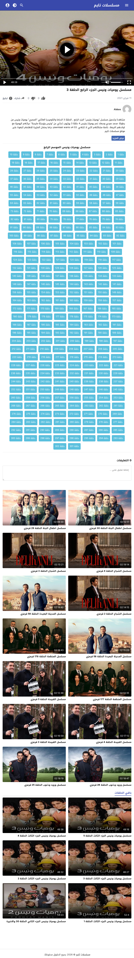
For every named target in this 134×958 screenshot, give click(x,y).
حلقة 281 (60, 422)
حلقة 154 (45, 292)
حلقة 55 (14, 195)
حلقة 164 (17, 300)
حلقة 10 (14, 154)
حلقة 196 (17, 333)
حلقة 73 (14, 211)
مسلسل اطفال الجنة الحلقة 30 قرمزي (110, 528)
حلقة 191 (88, 333)
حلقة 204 (16, 341)
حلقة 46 (14, 187)
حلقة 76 (93, 219)
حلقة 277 (118, 422)
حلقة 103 (88, 243)
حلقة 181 (117, 325)
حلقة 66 (106, 211)
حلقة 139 (31, 276)
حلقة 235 (30, 373)
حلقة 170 (45, 308)
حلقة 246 (103, 389)
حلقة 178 (46, 316)
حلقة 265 (60, 405)
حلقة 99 (28, 235)
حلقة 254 (104, 397)
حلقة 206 (103, 349)
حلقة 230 (103, 373)
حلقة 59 (80, 203)
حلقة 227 (30, 365)
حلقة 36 (27, 179)
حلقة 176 (74, 316)
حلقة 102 (103, 243)
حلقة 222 (104, 365)
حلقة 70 (53, 211)
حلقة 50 (80, 195)
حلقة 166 (102, 308)
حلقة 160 (74, 300)
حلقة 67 (93, 211)
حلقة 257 (60, 397)
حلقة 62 (41, 203)
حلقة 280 (74, 422)
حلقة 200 (75, 341)
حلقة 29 (120, 179)
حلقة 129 (60, 268)
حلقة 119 (88, 260)
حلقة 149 (117, 292)
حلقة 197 (117, 341)
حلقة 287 (89, 430)
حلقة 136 (74, 276)
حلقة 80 (41, 219)
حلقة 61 (54, 203)
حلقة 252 (16, 389)
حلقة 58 (93, 203)
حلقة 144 (74, 284)
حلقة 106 (45, 243)
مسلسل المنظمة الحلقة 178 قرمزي (46, 656)
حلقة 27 (27, 170)
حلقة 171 (31, 308)
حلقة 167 (88, 308)
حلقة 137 (60, 276)
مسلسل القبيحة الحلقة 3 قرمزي (48, 742)
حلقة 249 (60, 389)
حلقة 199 (89, 341)
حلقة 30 (106, 179)
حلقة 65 (119, 211)
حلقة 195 (31, 333)
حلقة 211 (30, 349)
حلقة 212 (16, 349)
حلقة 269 (117, 414)
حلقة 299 (30, 438)
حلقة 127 (88, 268)
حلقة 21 (107, 170)
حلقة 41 (80, 187)
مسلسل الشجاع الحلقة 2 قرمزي (113, 614)
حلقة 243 (31, 381)
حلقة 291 (30, 430)
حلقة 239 (89, 381)
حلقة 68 (80, 211)
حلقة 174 (102, 316)
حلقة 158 (102, 300)
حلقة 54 (27, 195)
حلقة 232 (74, 373)
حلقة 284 (16, 422)
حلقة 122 (46, 260)
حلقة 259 (30, 397)
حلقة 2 (109, 154)
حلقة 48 (107, 195)
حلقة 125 (117, 268)
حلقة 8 (38, 154)
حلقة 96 (67, 235)
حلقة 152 (74, 292)
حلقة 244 (16, 381)
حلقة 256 (74, 397)
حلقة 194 (45, 333)
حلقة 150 (102, 292)
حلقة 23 (80, 170)
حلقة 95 (81, 235)
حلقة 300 (16, 438)
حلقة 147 (31, 284)
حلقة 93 (107, 235)
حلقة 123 (32, 260)
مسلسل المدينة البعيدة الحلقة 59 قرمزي (43, 614)
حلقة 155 (31, 292)
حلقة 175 (88, 316)
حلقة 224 (74, 365)
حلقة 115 (32, 252)
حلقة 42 (67, 187)
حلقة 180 (18, 316)
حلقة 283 (31, 422)
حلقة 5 (73, 154)
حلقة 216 (74, 357)
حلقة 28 (14, 170)
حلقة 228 (16, 365)
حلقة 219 (31, 357)
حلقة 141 (117, 284)
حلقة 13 (93, 162)
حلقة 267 (30, 405)
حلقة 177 (60, 316)
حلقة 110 (101, 252)
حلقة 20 (120, 170)
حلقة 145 (60, 284)
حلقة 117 (116, 260)
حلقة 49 (93, 195)
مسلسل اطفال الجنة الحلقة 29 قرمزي (45, 528)
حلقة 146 (45, 284)
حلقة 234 (45, 373)
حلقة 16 (54, 162)
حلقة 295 (89, 438)
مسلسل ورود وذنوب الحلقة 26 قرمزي (110, 785)
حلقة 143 (88, 284)
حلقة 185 (60, 325)
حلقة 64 (14, 203)
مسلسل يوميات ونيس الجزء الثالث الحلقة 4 (42, 836)
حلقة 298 (45, 438)
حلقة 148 (17, 284)
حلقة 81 (28, 219)
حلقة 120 (74, 260)
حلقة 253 (118, 397)
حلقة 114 (46, 252)
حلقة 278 (103, 422)
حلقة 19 (16, 162)
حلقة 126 (102, 268)
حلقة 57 (107, 203)
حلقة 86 (80, 227)
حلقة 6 (61, 154)
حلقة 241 (60, 381)
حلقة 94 (94, 235)
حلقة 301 (74, 446)
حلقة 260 (16, 397)
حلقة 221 (118, 365)
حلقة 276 (16, 414)
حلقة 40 (93, 187)
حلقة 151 (88, 292)
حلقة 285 (118, 430)
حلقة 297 (60, 438)
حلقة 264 (74, 405)
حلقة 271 (88, 414)
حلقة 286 (103, 430)
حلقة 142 (103, 284)
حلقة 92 (120, 235)
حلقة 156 (17, 292)
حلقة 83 (120, 227)
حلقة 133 (117, 276)
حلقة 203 (31, 341)
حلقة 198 (103, 341)
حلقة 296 (74, 438)
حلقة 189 (117, 333)
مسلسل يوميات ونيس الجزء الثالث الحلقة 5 (107, 836)
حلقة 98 (41, 235)
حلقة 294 (104, 438)
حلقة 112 (74, 252)
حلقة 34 (54, 179)
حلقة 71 (40, 211)
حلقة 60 (67, 203)
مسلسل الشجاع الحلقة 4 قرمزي (113, 571)
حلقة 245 (118, 389)
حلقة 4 (85, 154)
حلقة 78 (67, 219)
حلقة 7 (50, 154)
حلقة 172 (17, 308)
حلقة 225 (60, 365)
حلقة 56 (120, 203)
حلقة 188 (17, 325)
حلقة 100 (14, 235)
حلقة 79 (54, 219)
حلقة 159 (88, 300)
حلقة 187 (31, 325)
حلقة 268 (16, 405)
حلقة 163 (31, 300)
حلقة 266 (45, 405)
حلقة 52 (54, 195)
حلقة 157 (117, 300)
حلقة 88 (54, 227)
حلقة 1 (121, 154)
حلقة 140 (17, 276)
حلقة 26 (40, 170)
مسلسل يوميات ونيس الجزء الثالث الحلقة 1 (107, 921)
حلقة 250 (45, 389)
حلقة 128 (74, 268)
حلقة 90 (27, 227)
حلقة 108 (17, 243)
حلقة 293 (118, 438)
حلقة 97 (54, 235)
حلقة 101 (117, 243)
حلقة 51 (67, 195)
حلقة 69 (66, 211)
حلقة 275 (31, 414)
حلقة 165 (116, 308)
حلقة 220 (17, 357)
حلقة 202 (46, 341)
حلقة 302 (60, 446)
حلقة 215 (88, 357)
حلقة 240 (74, 381)
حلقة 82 (15, 219)
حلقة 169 (59, 308)
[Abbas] (126, 113)
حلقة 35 (40, 179)
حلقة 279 (89, 422)
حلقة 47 (120, 195)
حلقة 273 (60, 414)
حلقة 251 (30, 389)
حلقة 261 (118, 405)
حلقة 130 (45, 268)
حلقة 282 (45, 422)
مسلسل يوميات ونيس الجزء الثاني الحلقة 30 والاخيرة (36, 921)
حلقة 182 (103, 325)
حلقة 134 (102, 276)
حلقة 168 (74, 308)
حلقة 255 (89, 397)
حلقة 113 (60, 252)
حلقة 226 (45, 365)
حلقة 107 (31, 243)
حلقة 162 (46, 300)
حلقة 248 (74, 389)
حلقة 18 (29, 162)
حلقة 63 (27, 203)
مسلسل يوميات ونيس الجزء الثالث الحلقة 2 (42, 878)
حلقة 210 (44, 349)
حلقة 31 (94, 179)
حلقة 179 (32, 316)
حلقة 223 (89, 365)
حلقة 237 (118, 381)
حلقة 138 (45, 276)
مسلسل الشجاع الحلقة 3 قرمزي (48, 571)
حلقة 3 (97, 154)
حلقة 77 (80, 219)
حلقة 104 (74, 243)
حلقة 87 (67, 227)
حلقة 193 (60, 333)
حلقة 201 (60, 341)
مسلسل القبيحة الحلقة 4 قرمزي (113, 742)
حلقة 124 (18, 260)
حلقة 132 (17, 268)
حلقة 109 (115, 252)
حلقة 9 (26, 154)
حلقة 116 (18, 252)
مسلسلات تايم (106, 5)
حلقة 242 (45, 381)
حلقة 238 (104, 381)
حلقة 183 (88, 325)
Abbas (117, 109)
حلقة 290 (45, 430)
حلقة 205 (117, 349)
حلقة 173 (116, 316)
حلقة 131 (31, 268)
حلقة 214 (103, 357)
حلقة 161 (60, 300)
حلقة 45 (27, 187)
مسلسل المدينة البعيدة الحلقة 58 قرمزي (108, 656)
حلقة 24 (67, 170)
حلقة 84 (106, 227)
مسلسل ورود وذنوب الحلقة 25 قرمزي (45, 785)
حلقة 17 (41, 162)
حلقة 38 (120, 187)
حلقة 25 (54, 170)
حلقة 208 (74, 349)
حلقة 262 (104, 405)
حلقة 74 (119, 219)
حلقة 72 (28, 211)
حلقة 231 (89, 373)
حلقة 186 (45, 325)
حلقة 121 (60, 260)
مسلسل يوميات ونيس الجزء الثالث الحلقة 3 (107, 878)
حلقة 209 (59, 349)
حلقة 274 (45, 414)
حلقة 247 (89, 389)
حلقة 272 (74, 414)
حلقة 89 (40, 227)
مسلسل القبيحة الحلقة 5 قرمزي (48, 699)
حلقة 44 (40, 187)
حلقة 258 (45, 397)
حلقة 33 (67, 179)
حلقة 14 (80, 162)
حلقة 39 (106, 187)
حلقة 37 (14, 179)
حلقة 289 (60, 430)
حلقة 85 (93, 227)
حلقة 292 (16, 430)
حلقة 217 (60, 357)
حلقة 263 (89, 405)
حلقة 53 (41, 195)
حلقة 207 (88, 349)
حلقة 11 (118, 162)
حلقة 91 (14, 227)
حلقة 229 (118, 373)
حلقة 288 (74, 430)
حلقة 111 (87, 252)
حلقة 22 (94, 170)
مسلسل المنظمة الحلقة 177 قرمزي (112, 699)
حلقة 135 (88, 276)
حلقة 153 (60, 292)
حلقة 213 (117, 357)
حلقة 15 (67, 162)
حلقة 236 (16, 373)
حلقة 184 (74, 325)
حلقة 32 (80, 179)
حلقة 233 (60, 373)
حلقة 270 (103, 414)
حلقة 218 (46, 357)
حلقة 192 (74, 333)
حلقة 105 (60, 243)
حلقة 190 (102, 333)
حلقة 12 (106, 162)
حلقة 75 (106, 219)
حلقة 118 (102, 260)
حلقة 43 (54, 187)
